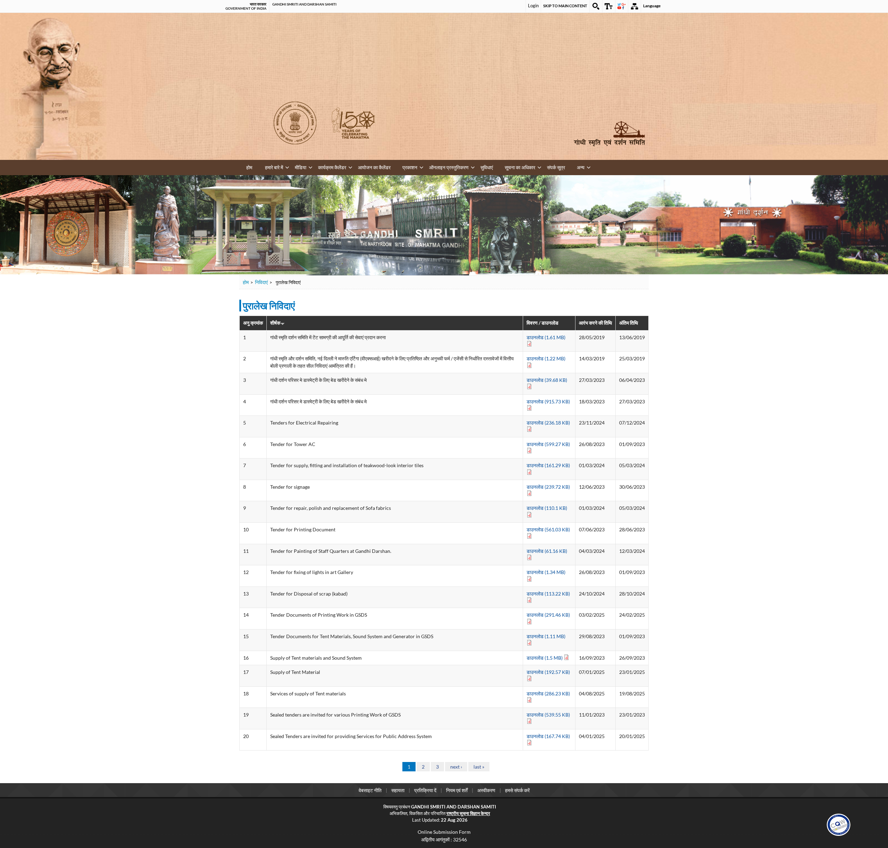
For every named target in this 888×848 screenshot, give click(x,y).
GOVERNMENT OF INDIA (245, 8)
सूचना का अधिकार (475, 166)
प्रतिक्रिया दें (425, 790)
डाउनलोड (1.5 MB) (545, 657)
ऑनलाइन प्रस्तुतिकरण (416, 166)
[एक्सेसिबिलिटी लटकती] (609, 6)
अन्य (524, 166)
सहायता (397, 790)
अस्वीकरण (486, 790)
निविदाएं (261, 281)
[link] (838, 823)
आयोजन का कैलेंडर (354, 166)
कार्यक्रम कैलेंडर (318, 166)
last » (478, 766)
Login (533, 5)
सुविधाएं (447, 166)
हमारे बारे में (271, 166)
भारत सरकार (258, 4)
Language (651, 5)
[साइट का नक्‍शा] (634, 6)
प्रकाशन (384, 166)
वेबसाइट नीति (370, 790)
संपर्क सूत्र (505, 166)
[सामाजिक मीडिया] (621, 6)
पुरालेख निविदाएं (269, 305)
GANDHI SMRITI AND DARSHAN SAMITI (304, 4)
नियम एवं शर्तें (457, 790)
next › (456, 766)
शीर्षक (275, 322)
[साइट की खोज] (596, 6)
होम (249, 167)
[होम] (609, 133)
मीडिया (292, 166)
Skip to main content (565, 5)
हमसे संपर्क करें (517, 790)
